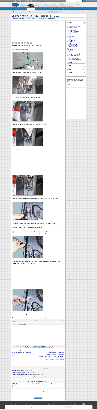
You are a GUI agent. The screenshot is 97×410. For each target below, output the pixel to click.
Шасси (70, 41)
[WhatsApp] (41, 347)
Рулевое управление (73, 45)
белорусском (33, 320)
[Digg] (49, 347)
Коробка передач (73, 39)
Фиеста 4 (67, 404)
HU (59, 402)
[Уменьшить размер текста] (16, 43)
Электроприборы (73, 57)
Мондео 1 (64, 11)
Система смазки (72, 30)
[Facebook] (28, 347)
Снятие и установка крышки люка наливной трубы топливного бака (51, 357)
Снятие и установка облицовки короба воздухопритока (21, 353)
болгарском (28, 320)
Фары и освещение (73, 58)
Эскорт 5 (59, 404)
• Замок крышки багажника (22, 370)
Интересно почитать (35, 402)
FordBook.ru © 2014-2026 (16, 402)
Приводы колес (72, 40)
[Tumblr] (45, 347)
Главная (15, 9)
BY (49, 402)
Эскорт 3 (51, 404)
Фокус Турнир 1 (18, 404)
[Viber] (39, 347)
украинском (38, 320)
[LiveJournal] (43, 347)
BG (47, 402)
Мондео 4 (53, 11)
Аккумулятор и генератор (75, 59)
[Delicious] (47, 347)
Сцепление (71, 37)
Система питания (73, 33)
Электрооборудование (74, 55)
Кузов (70, 48)
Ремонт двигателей (73, 29)
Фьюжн (76, 404)
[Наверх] (84, 404)
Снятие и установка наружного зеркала (54, 359)
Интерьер (71, 50)
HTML (15, 383)
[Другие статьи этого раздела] (25, 43)
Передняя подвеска (73, 43)
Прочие (70, 9)
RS (52, 402)
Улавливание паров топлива (75, 35)
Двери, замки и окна (74, 51)
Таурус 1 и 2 (72, 404)
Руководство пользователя (75, 26)
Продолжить (68, 406)
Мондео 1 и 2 (18, 11)
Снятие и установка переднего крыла (21, 360)
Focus (23, 9)
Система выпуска (73, 32)
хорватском (47, 320)
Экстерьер (71, 49)
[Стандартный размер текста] (19, 43)
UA (50, 402)
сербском (42, 320)
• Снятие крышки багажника (23, 372)
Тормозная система (73, 46)
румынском (52, 320)
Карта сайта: (42, 402)
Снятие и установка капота (19, 358)
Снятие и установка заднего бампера (21, 362)
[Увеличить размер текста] (22, 43)
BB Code (15, 387)
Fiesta (46, 9)
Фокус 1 (12, 404)
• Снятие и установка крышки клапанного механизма (28, 374)
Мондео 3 (42, 11)
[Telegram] (37, 347)
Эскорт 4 (55, 404)
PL (56, 402)
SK (58, 402)
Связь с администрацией (73, 402)
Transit (62, 9)
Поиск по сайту (64, 402)
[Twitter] (30, 347)
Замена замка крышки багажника (56, 352)
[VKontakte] (26, 347)
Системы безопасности (74, 54)
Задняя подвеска (73, 44)
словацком (60, 320)
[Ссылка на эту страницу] (28, 43)
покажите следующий (76, 85)
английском (23, 320)
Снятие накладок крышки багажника (55, 354)
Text (15, 385)
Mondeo (31, 9)
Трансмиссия (72, 36)
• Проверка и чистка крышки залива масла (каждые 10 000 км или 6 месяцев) (33, 377)
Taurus (54, 9)
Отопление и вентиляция (75, 53)
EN (46, 402)
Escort (39, 9)
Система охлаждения (74, 31)
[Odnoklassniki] (32, 347)
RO (55, 402)
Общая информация (74, 25)
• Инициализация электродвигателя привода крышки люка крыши (30, 368)
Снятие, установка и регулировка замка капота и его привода (24, 356)
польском (56, 320)
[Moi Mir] (35, 347)
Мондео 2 (30, 11)
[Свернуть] (84, 23)
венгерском (14, 321)
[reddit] (52, 347)
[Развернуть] (84, 62)
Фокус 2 (23, 404)
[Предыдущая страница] (13, 43)
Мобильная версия (26, 402)
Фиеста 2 (63, 404)
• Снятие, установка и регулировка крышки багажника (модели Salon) (31, 376)
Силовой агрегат (73, 27)
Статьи (78, 9)
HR (53, 402)
